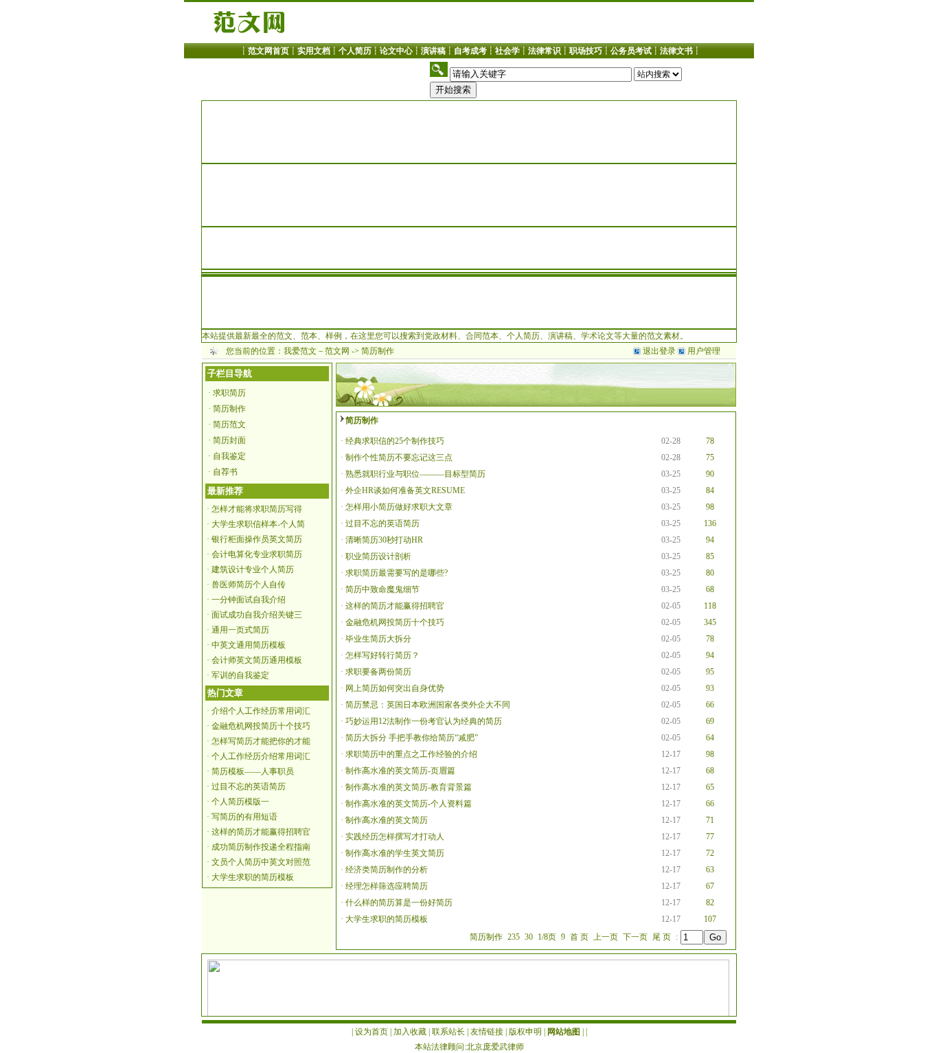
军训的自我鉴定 (240, 675)
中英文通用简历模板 (248, 645)
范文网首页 (268, 51)
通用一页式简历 (240, 630)
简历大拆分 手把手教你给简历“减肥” (411, 738)
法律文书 (676, 51)
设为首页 (371, 1032)
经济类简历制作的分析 (386, 869)
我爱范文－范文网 (317, 351)
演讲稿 (433, 51)
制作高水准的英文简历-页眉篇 (400, 770)
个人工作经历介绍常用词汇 (260, 756)
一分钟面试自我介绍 (248, 599)
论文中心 (396, 51)
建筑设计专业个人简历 (252, 569)
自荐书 (225, 472)
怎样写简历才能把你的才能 (260, 741)
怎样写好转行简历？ (382, 655)
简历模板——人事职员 (252, 771)
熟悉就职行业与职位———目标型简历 (415, 474)
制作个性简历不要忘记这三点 (399, 457)
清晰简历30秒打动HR (384, 540)
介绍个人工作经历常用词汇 (260, 711)
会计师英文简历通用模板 (256, 660)
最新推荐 (225, 491)
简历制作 (229, 409)
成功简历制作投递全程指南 (260, 847)
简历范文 (229, 424)
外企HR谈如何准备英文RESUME (405, 490)
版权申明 (525, 1032)
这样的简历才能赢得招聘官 (260, 832)
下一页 (635, 937)
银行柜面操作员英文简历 (256, 539)
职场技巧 (585, 51)
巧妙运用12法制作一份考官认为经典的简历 (423, 721)
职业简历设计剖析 (378, 556)
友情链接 (486, 1032)
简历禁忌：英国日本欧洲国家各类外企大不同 (427, 705)
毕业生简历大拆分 (378, 639)
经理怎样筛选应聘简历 (386, 886)
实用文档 (313, 51)
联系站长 (448, 1032)
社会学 (507, 51)
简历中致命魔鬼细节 (382, 589)
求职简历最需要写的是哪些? (396, 573)
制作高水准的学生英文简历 (394, 853)
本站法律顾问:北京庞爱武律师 (469, 1047)
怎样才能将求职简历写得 (256, 509)
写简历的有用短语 (244, 817)
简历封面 (229, 440)
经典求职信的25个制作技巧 (394, 441)
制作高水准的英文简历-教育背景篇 (408, 787)
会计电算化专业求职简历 (256, 554)
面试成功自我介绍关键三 (256, 615)
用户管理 (703, 351)
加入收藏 (409, 1032)
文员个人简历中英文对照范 (260, 862)
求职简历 (229, 393)
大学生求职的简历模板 (252, 877)
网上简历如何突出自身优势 (394, 688)
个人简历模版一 (240, 801)
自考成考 (470, 51)
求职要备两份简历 (378, 672)
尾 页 (661, 937)
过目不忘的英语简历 (248, 786)
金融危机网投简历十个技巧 (260, 726)
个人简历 (355, 51)
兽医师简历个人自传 (248, 584)
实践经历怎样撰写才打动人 (394, 836)
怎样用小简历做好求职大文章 (399, 507)
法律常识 (544, 51)
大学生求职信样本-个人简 (258, 524)
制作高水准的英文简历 (386, 820)
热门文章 (225, 693)
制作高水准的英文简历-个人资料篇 (408, 803)
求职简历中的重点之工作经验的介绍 (411, 754)
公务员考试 (631, 51)
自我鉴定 (229, 456)
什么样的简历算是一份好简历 (399, 902)
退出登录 (660, 351)
